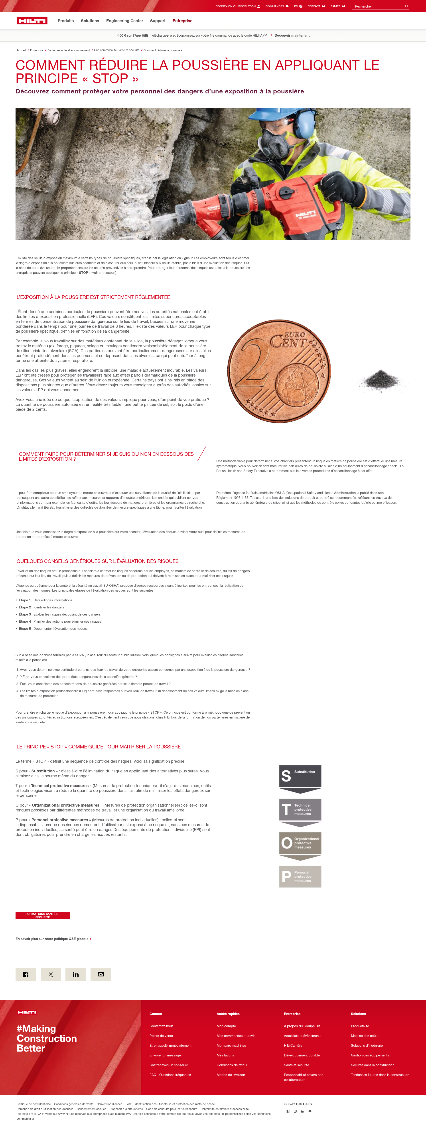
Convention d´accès (109, 1103)
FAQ (128, 1103)
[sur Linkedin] (75, 974)
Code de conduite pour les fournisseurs (171, 1108)
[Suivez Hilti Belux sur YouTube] (310, 1111)
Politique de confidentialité (34, 1103)
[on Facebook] (26, 974)
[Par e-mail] (101, 974)
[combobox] (380, 6)
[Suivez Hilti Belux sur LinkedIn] (302, 1111)
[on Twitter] (51, 974)
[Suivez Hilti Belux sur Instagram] (295, 1111)
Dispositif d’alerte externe (126, 1108)
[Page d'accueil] (32, 20)
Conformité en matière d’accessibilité (225, 1108)
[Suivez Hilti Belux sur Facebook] (288, 1111)
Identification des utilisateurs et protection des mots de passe (174, 1103)
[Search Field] (406, 6)
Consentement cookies (91, 1108)
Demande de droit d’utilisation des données (45, 1108)
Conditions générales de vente (73, 1103)
